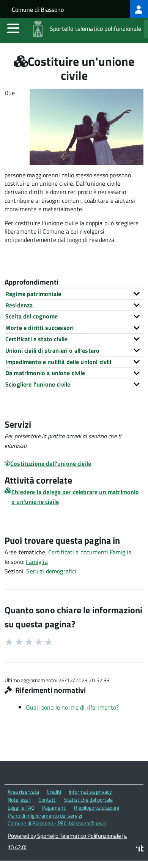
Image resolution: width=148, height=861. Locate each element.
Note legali (19, 800)
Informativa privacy (90, 792)
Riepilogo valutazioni (96, 808)
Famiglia (120, 552)
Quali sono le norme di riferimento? (72, 707)
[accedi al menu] (13, 28)
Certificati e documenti (78, 552)
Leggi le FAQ (21, 808)
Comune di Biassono (38, 9)
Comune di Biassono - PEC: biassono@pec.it (57, 823)
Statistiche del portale (88, 800)
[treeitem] (139, 9)
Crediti (54, 792)
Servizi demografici (51, 571)
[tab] (74, 293)
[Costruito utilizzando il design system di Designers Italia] (139, 849)
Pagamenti (54, 808)
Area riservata (23, 792)
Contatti (47, 800)
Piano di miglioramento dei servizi (45, 816)
